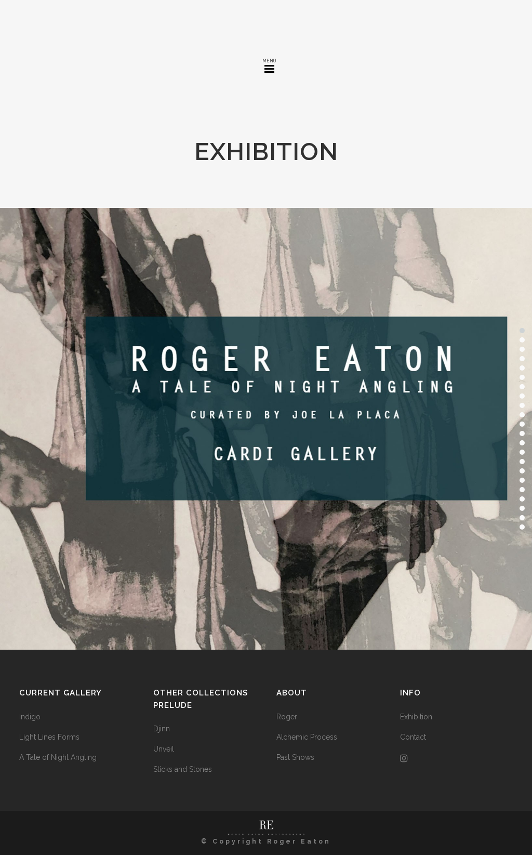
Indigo (30, 717)
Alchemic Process (306, 737)
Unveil (163, 749)
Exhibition (416, 717)
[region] (266, 429)
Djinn (161, 729)
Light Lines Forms (49, 737)
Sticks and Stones (182, 769)
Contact (413, 737)
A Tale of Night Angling (58, 757)
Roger (286, 717)
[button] (266, 429)
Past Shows (295, 757)
